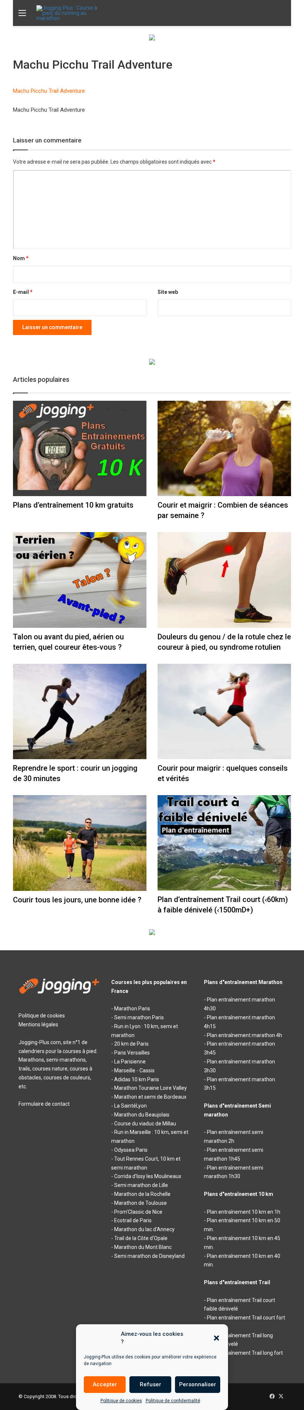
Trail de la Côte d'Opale (141, 1238)
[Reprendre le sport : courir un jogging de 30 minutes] (79, 711)
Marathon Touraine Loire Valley (150, 1088)
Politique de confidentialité (173, 1400)
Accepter (105, 1384)
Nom (21, 258)
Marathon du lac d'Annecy (144, 1229)
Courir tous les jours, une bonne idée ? (77, 899)
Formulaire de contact (44, 1104)
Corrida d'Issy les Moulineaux (147, 1176)
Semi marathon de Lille (141, 1185)
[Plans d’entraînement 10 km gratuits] (79, 448)
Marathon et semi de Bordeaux (150, 1097)
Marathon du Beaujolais (141, 1115)
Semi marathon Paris (139, 1017)
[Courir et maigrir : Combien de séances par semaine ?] (224, 448)
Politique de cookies (121, 1400)
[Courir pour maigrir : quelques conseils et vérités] (224, 711)
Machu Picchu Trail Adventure (49, 91)
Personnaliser (197, 1384)
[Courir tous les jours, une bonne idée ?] (79, 843)
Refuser (150, 1384)
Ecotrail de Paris (133, 1220)
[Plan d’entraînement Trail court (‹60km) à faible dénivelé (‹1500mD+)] (224, 843)
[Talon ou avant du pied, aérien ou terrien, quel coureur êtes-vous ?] (79, 579)
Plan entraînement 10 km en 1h (243, 1212)
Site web (168, 292)
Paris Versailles (132, 1053)
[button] (216, 1338)
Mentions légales (38, 1024)
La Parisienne (130, 1062)
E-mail (23, 292)
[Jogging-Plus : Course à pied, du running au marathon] (71, 13)
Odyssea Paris (131, 1150)
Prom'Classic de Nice (138, 1212)
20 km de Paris (131, 1044)
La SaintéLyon (130, 1106)
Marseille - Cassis (134, 1070)
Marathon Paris (132, 1008)
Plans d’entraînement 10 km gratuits (73, 505)
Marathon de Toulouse (140, 1203)
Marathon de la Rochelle (142, 1194)
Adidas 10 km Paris (136, 1079)
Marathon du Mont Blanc (143, 1247)
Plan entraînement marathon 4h (244, 1035)
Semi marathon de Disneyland (149, 1256)
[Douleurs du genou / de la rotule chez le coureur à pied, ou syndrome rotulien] (224, 579)
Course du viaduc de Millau (145, 1124)
